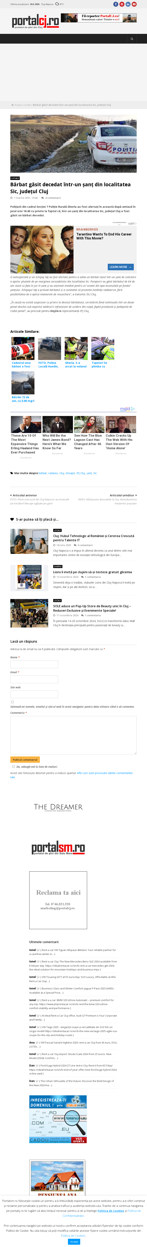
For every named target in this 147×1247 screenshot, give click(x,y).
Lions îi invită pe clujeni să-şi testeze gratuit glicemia (92, 572)
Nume (15, 657)
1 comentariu (93, 577)
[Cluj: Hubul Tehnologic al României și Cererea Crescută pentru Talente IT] (29, 541)
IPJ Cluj (80, 473)
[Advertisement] (73, 72)
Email (14, 672)
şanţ (89, 473)
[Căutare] (132, 39)
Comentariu (18, 713)
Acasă (18, 105)
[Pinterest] (121, 4)
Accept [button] (74, 1241)
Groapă (70, 473)
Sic (95, 473)
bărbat (43, 473)
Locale (27, 105)
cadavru (53, 473)
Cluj (62, 473)
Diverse (58, 566)
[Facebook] (115, 4)
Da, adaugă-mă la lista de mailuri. (37, 766)
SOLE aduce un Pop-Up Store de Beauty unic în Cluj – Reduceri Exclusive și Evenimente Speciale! (92, 608)
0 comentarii (53, 197)
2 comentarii (85, 545)
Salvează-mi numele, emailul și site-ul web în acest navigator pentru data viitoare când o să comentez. (72, 706)
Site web (15, 687)
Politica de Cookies (111, 1211)
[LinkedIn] (128, 4)
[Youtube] (134, 4)
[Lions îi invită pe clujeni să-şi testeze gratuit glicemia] (29, 578)
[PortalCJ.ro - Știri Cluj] (35, 27)
